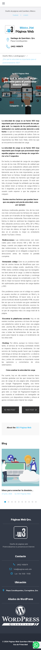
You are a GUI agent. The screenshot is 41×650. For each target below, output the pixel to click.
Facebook (15, 15)
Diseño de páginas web (14, 96)
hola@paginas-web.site (23, 569)
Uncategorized (22, 93)
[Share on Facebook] (22, 106)
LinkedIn (25, 15)
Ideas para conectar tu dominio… (17, 490)
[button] (36, 645)
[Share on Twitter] (26, 106)
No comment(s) (33, 90)
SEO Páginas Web (22, 74)
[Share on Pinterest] (30, 106)
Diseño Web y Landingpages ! (14, 56)
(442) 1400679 (17, 46)
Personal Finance (22, 99)
